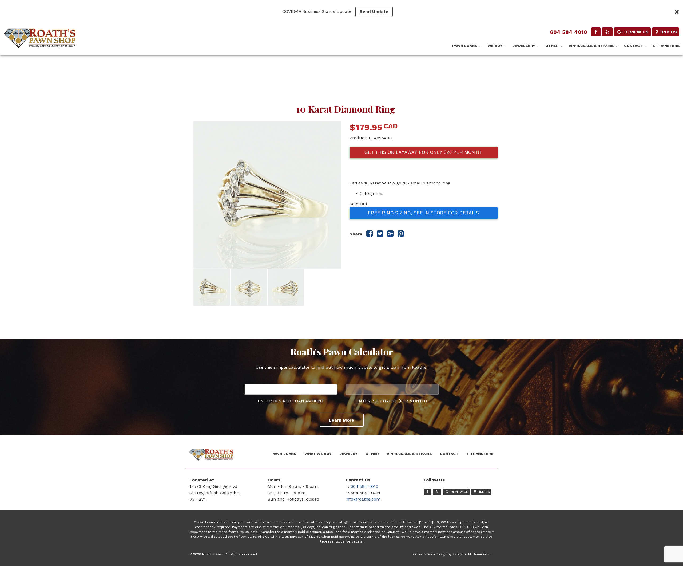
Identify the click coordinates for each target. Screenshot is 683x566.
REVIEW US (636, 31)
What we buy (318, 453)
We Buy (495, 46)
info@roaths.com (363, 499)
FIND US (668, 31)
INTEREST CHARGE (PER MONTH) (392, 400)
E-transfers (666, 46)
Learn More (341, 420)
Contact (634, 46)
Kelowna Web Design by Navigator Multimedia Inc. (452, 554)
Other (552, 46)
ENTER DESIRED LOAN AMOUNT (291, 400)
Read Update (374, 11)
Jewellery (524, 46)
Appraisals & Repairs (592, 46)
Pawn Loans (465, 46)
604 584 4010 (568, 32)
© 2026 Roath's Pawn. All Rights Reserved (223, 554)
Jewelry (349, 453)
